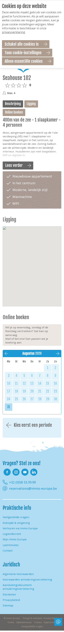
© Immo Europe (12, 618)
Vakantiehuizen (24, 622)
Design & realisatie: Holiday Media (40, 618)
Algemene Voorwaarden (18, 574)
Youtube (24, 472)
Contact (8, 550)
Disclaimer (9, 594)
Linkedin (33, 472)
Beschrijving (13, 104)
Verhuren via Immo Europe (20, 528)
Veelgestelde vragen (16, 517)
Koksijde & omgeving (16, 523)
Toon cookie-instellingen (23, 52)
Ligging (31, 104)
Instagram (16, 472)
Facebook (7, 472)
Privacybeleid (11, 600)
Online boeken (14, 112)
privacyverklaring (13, 32)
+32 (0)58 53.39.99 (22, 482)
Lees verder (14, 165)
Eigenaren (49, 622)
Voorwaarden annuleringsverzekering (27, 579)
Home (11, 622)
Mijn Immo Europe (15, 539)
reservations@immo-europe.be (33, 488)
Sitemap (8, 605)
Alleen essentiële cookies (24, 61)
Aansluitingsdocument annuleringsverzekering (18, 586)
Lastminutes (11, 545)
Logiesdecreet (12, 534)
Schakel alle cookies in (22, 44)
